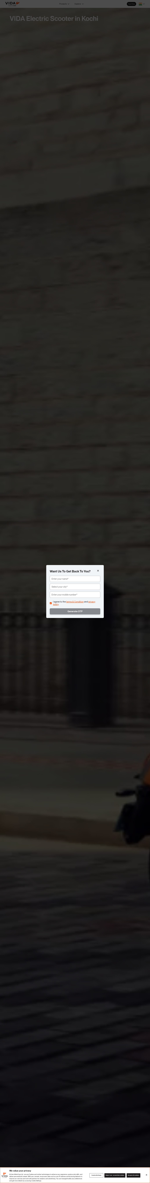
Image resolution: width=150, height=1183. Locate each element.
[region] (75, 1175)
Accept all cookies (133, 1175)
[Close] (146, 1174)
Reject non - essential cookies (115, 1175)
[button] (98, 570)
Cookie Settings (96, 1175)
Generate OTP (75, 611)
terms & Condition (75, 601)
